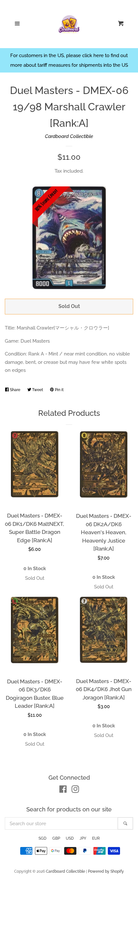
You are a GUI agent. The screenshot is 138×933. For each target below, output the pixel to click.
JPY (83, 838)
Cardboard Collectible (69, 136)
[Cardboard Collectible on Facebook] (63, 790)
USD (70, 838)
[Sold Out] (34, 578)
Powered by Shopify (106, 871)
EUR (96, 838)
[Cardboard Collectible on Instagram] (75, 790)
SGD (43, 838)
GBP (56, 838)
